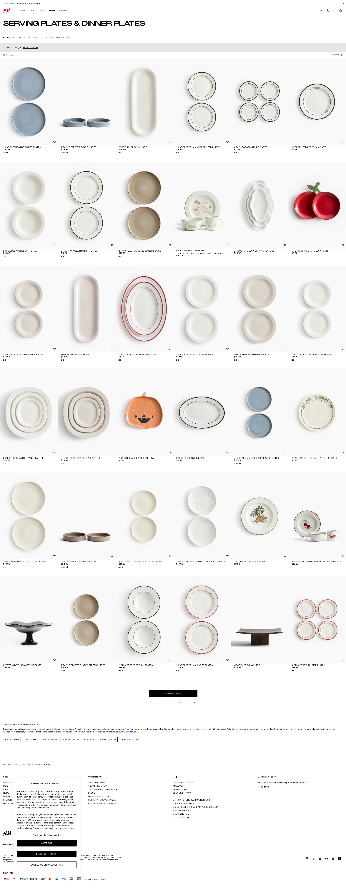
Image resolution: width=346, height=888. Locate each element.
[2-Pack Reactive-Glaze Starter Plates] (144, 516)
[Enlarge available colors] (5, 152)
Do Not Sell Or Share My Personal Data (195, 807)
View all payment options (95, 879)
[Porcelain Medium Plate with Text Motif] (317, 412)
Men (33, 10)
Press (91, 793)
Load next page (173, 693)
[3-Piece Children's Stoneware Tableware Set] (202, 205)
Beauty (63, 10)
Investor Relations (99, 796)
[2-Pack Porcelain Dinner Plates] (86, 205)
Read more (264, 787)
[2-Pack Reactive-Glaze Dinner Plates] (144, 205)
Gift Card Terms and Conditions (191, 800)
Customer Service (183, 782)
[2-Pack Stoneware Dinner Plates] (29, 101)
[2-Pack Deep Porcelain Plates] (29, 205)
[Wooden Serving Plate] (259, 619)
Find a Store (180, 789)
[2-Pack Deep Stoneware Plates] (86, 101)
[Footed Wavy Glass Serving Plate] (29, 619)
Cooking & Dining (31, 764)
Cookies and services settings (47, 865)
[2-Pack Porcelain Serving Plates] (144, 309)
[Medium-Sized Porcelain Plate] (317, 101)
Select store (30, 47)
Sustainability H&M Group (102, 789)
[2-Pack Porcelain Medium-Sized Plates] (202, 101)
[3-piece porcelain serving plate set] (259, 205)
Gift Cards (9, 803)
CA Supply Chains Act (185, 803)
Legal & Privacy (182, 793)
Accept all (46, 843)
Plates (47, 764)
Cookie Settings (182, 817)
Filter (336, 55)
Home (52, 10)
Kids (42, 10)
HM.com (7, 764)
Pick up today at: (14, 47)
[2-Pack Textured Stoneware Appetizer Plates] (202, 516)
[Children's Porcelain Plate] (259, 516)
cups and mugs (129, 732)
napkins (222, 729)
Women (22, 10)
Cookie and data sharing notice (47, 835)
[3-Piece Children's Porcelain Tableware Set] (317, 516)
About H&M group (98, 786)
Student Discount (13, 800)
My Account (179, 786)
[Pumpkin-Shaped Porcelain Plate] (144, 412)
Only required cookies (46, 854)
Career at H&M (96, 782)
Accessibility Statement (102, 803)
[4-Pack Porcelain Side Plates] (259, 101)
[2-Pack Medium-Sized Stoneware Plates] (259, 412)
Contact (178, 796)
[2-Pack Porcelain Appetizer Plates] (29, 309)
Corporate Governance (102, 800)
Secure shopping (182, 810)
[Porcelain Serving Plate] (144, 101)
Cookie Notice (181, 814)
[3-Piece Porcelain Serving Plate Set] (29, 412)
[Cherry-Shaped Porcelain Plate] (317, 205)
